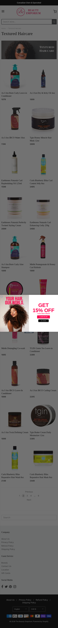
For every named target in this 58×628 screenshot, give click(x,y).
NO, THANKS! (43, 320)
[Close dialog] (2, 297)
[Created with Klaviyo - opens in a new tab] (29, 332)
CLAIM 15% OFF (44, 317)
